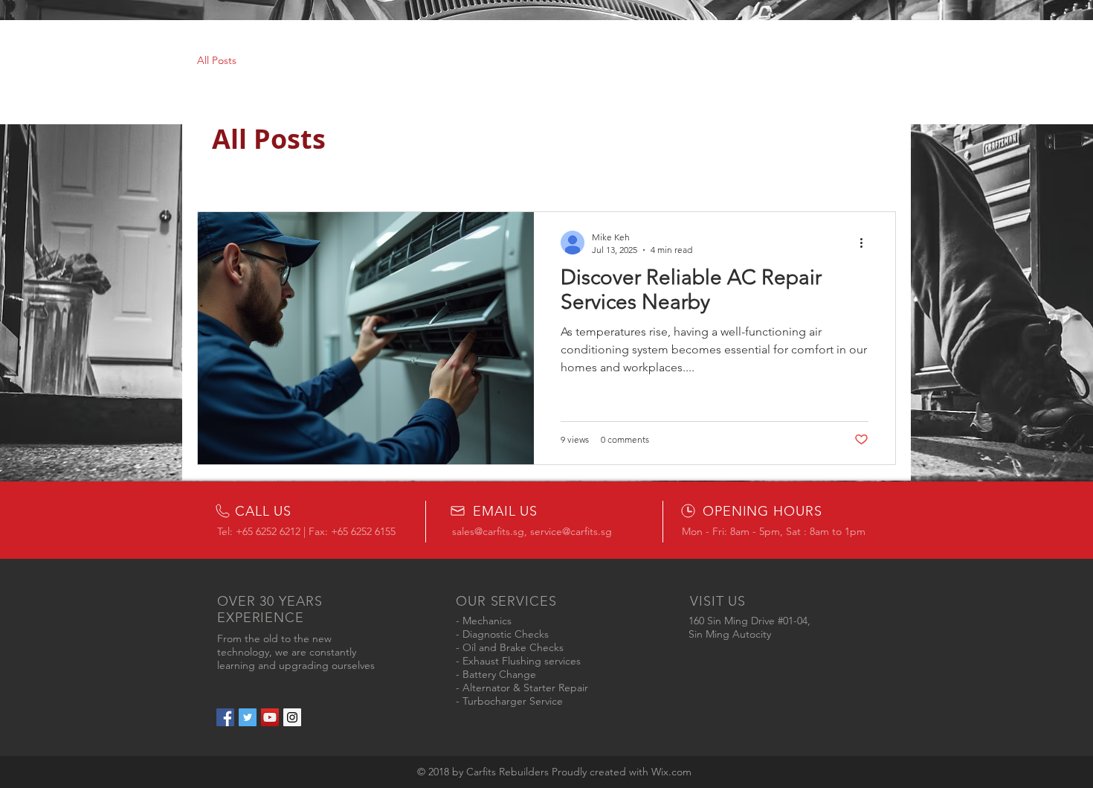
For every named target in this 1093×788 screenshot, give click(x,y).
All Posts (216, 60)
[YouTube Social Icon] (270, 717)
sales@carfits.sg (488, 531)
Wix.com (671, 771)
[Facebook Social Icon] (225, 717)
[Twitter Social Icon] (248, 717)
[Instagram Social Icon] (292, 717)
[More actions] (866, 243)
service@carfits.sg (571, 531)
